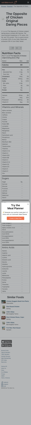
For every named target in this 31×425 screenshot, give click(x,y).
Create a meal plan (15, 218)
